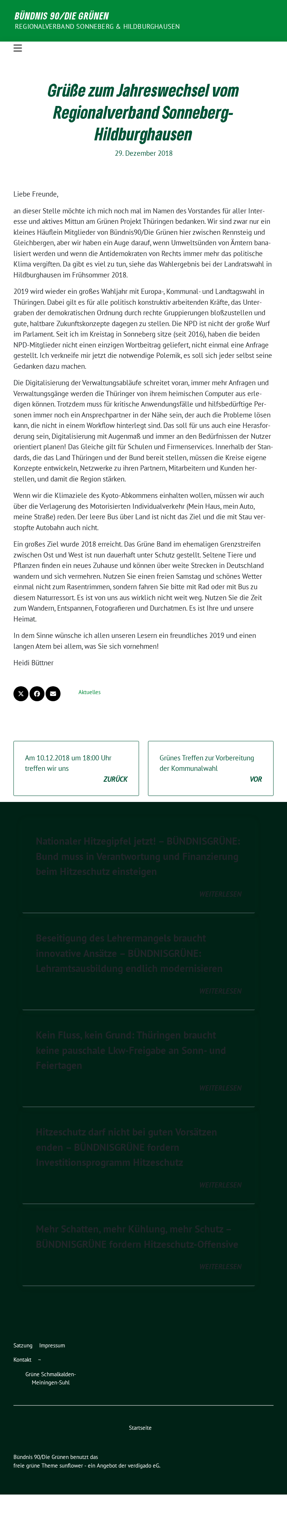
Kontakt (22, 1359)
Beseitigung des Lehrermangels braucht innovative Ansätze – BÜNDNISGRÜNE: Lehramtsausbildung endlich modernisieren (129, 953)
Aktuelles (89, 692)
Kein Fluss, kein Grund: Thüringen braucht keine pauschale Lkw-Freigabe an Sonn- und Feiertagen (131, 1049)
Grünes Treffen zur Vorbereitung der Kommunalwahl (211, 768)
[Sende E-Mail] (53, 693)
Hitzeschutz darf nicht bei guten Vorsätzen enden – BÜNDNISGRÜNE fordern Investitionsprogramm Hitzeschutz (126, 1146)
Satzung (23, 1345)
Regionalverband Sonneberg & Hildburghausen (97, 26)
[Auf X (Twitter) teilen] (20, 693)
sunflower (71, 1465)
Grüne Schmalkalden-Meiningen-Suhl (50, 1378)
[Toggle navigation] (18, 48)
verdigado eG (143, 1465)
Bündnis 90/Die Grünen (62, 15)
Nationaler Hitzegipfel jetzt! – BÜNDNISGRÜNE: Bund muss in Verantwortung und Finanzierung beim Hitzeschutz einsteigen (138, 856)
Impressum (52, 1345)
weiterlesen (220, 894)
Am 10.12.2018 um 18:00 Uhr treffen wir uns (76, 768)
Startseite (140, 1427)
